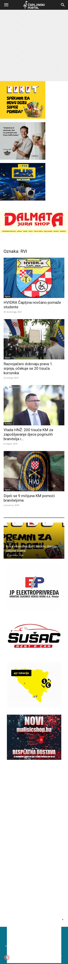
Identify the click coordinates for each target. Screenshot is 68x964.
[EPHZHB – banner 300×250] (34, 608)
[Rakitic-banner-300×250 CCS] (22, 158)
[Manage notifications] (6, 957)
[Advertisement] (34, 45)
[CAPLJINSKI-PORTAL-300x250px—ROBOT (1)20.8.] (22, 117)
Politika (8, 423)
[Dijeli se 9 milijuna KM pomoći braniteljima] (34, 471)
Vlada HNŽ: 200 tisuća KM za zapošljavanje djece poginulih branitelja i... (28, 434)
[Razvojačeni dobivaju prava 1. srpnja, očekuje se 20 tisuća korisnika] (34, 339)
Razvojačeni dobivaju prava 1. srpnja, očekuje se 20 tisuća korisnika (28, 368)
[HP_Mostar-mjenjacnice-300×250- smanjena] (34, 706)
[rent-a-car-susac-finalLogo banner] (34, 657)
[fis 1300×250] (22, 182)
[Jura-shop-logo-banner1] (34, 232)
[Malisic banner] (34, 759)
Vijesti (7, 296)
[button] (6, 5)
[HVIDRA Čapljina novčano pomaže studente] (34, 278)
